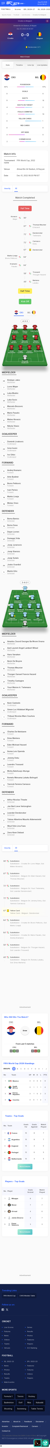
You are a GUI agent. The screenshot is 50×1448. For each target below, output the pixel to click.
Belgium (40, 38)
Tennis (20, 1396)
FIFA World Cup (10, 1296)
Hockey (31, 1396)
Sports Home (6, 15)
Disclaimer (40, 1422)
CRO (21, 312)
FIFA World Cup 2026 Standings (19, 1063)
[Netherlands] (9, 1158)
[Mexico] (10, 1081)
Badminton (9, 1402)
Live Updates (42, 65)
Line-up (31, 65)
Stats (8, 65)
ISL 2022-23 (9, 1361)
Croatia (10, 38)
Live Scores (26, 15)
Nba (29, 1402)
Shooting (8, 1409)
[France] (9, 1133)
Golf (20, 1402)
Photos (30, 1335)
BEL (29, 312)
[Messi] (9, 1205)
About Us (16, 1422)
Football (6, 9)
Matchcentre (9, 1382)
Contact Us (6, 1431)
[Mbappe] (9, 1198)
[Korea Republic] (10, 1093)
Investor (5, 1426)
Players (30, 1344)
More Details (25, 1167)
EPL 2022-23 (32, 1361)
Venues (7, 1348)
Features (30, 1340)
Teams (6, 1344)
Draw (25, 1030)
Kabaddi (39, 1402)
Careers (35, 1426)
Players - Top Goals (14, 1181)
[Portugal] (9, 1152)
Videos (7, 1340)
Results (30, 1331)
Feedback (28, 1422)
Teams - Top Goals (14, 1116)
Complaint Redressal (20, 1426)
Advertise (5, 1422)
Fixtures (7, 1331)
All (16, 188)
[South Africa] (10, 1087)
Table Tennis (37, 1409)
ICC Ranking (32, 1348)
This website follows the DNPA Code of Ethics (19, 1436)
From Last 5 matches (25, 1044)
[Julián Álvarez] (9, 1217)
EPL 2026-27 (29, 9)
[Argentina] (9, 1139)
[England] (9, 1146)
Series (29, 1327)
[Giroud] (9, 1211)
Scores (18, 9)
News (6, 1335)
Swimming (21, 1409)
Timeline (19, 65)
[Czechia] (10, 1099)
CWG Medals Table (27, 1296)
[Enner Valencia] (9, 1224)
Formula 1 (8, 1396)
